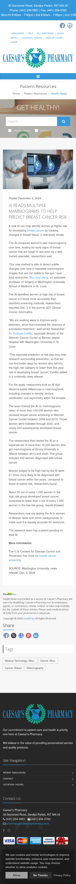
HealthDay (28, 618)
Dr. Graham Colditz (20, 333)
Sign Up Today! (54, 37)
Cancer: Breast (13, 668)
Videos (44, 130)
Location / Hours (32, 37)
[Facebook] (62, 25)
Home (16, 93)
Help (30, 33)
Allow (16, 875)
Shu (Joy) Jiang (38, 277)
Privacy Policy (62, 875)
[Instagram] (69, 25)
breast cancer (35, 230)
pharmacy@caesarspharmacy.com (27, 823)
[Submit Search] (63, 121)
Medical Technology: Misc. (20, 660)
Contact (8, 778)
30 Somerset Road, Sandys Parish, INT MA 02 (38, 5)
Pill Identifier (45, 33)
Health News (22, 130)
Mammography (35, 668)
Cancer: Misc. (48, 660)
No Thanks (40, 875)
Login (14, 41)
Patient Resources (35, 93)
